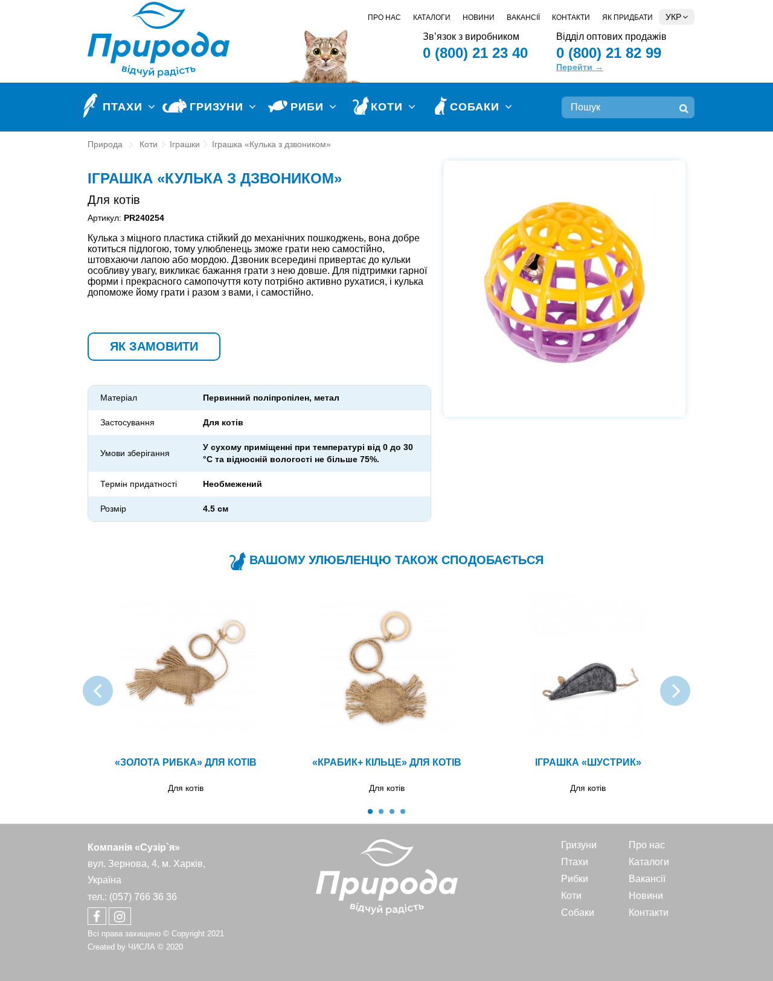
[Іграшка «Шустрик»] (588, 669)
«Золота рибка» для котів (186, 762)
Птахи (574, 862)
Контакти (571, 17)
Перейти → (579, 67)
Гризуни (579, 845)
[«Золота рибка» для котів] (186, 669)
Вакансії (523, 17)
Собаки (577, 912)
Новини (479, 17)
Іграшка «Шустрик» (588, 762)
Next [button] (675, 691)
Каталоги (432, 17)
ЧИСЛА (141, 946)
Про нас (384, 17)
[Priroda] (387, 877)
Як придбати (627, 17)
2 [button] (381, 811)
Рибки (574, 879)
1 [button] (370, 811)
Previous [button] (98, 691)
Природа (105, 144)
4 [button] (402, 811)
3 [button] (392, 811)
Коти (571, 896)
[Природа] (158, 39)
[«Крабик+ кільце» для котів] (387, 669)
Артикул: (104, 218)
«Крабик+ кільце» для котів (386, 762)
